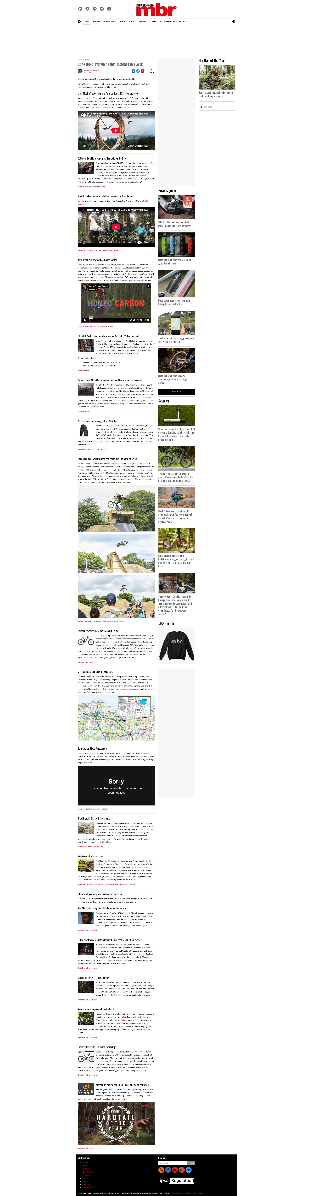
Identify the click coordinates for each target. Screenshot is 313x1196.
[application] (116, 1123)
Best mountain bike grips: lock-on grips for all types (174, 261)
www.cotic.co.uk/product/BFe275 (91, 186)
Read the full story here (87, 968)
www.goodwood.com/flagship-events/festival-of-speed (101, 621)
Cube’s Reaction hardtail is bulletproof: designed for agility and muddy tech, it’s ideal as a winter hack (176, 561)
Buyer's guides (167, 190)
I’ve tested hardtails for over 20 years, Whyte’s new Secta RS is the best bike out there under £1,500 (175, 477)
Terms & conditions (175, 1193)
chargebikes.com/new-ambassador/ (93, 809)
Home (80, 59)
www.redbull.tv (84, 370)
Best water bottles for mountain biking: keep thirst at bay (174, 302)
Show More (207, 107)
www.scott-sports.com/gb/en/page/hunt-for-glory (99, 250)
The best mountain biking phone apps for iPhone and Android (176, 340)
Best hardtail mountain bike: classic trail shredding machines (216, 94)
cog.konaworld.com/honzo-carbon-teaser (95, 326)
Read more (176, 391)
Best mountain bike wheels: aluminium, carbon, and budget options (173, 379)
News (87, 59)
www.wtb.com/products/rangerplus (92, 449)
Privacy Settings (197, 1193)
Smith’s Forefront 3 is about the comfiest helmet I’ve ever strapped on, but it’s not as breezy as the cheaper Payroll (175, 516)
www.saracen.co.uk (85, 662)
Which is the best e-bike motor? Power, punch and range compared (174, 224)
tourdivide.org (83, 411)
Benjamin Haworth (91, 70)
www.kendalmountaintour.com (90, 846)
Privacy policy (186, 1193)
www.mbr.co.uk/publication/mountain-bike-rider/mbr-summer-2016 (106, 884)
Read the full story (85, 1148)
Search (191, 1163)
